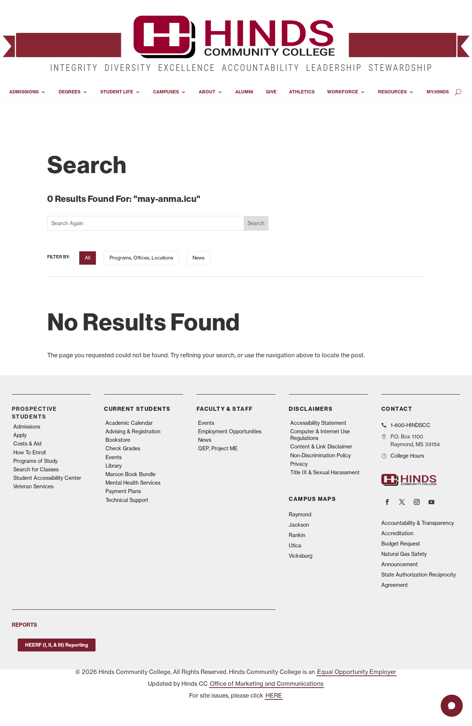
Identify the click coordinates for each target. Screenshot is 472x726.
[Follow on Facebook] (387, 502)
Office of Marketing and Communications (266, 683)
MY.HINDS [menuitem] (438, 91)
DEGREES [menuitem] (69, 91)
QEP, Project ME (217, 448)
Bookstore (117, 440)
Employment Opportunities (229, 431)
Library (113, 465)
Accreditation (397, 533)
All (87, 258)
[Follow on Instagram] (417, 502)
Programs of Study (35, 461)
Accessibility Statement (318, 423)
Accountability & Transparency (417, 523)
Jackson (299, 525)
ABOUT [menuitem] (207, 91)
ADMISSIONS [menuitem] (24, 91)
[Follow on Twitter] (402, 502)
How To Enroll (29, 452)
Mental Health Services (132, 482)
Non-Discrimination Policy (320, 455)
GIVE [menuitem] (271, 91)
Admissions (26, 426)
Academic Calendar (129, 423)
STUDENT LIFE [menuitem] (116, 91)
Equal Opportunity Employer (356, 671)
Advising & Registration (132, 431)
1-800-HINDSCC (410, 425)
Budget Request (400, 543)
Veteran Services (33, 486)
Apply (20, 435)
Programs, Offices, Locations (141, 258)
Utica (295, 545)
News (198, 258)
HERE (274, 695)
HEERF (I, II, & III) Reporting (56, 645)
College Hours (407, 456)
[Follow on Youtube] (431, 502)
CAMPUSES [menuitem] (166, 91)
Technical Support (126, 500)
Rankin (297, 535)
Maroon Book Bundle (130, 474)
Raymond (300, 514)
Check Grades (122, 448)
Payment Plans (123, 491)
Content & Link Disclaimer (321, 446)
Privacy (299, 464)
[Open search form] (458, 91)
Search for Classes (36, 469)
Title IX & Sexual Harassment (325, 472)
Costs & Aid (27, 443)
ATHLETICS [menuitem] (302, 91)
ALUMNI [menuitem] (244, 91)
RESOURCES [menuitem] (392, 91)
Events (113, 457)
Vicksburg (300, 556)
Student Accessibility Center (47, 478)
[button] (452, 706)
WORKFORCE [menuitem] (342, 91)
